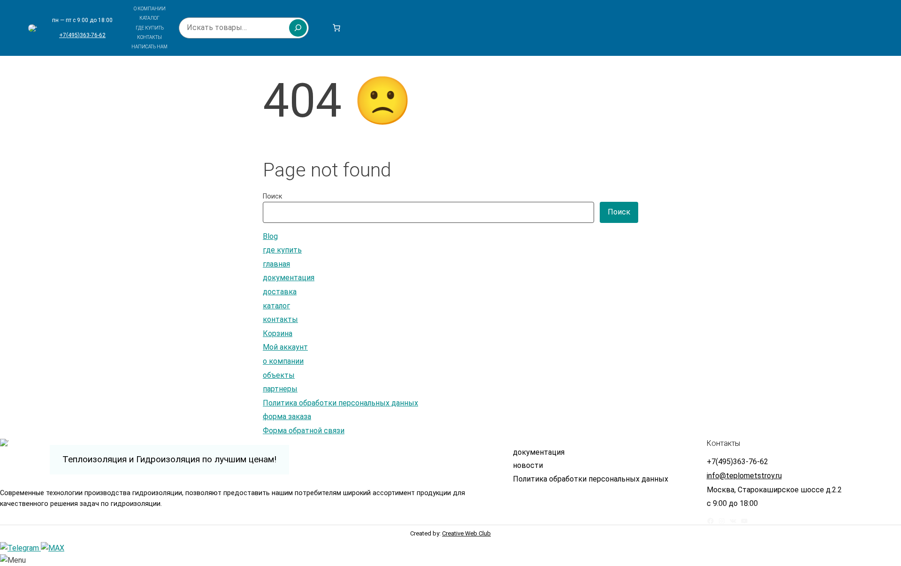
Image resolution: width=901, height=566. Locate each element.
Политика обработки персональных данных (340, 402)
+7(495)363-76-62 (82, 35)
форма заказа (287, 416)
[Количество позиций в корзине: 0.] (336, 27)
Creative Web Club (466, 533)
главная (276, 264)
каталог (276, 305)
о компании (283, 361)
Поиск (272, 196)
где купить (282, 249)
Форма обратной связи (303, 430)
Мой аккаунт (285, 347)
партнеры (280, 388)
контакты (280, 319)
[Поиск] (298, 28)
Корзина (277, 333)
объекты (279, 375)
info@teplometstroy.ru (744, 475)
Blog (270, 236)
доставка (280, 291)
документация (288, 277)
